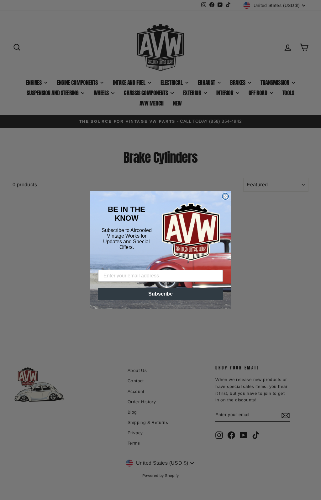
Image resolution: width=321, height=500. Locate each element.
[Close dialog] (225, 196)
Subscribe (160, 293)
